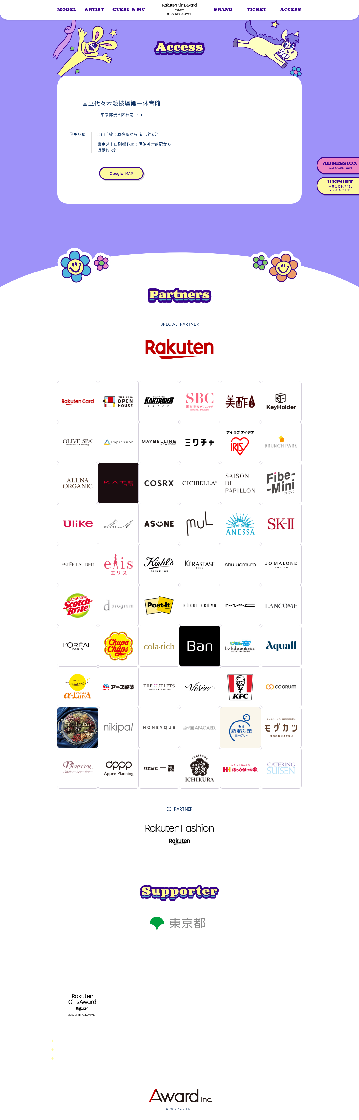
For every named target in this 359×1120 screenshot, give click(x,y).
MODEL (66, 9)
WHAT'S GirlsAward (267, 1004)
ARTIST (94, 9)
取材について (169, 1051)
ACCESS (291, 9)
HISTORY (257, 1053)
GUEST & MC (128, 9)
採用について (169, 1032)
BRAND (223, 9)
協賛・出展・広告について (179, 1042)
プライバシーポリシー (176, 1023)
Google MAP (121, 174)
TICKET (257, 9)
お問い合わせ (169, 1013)
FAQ (254, 1060)
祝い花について (170, 1061)
